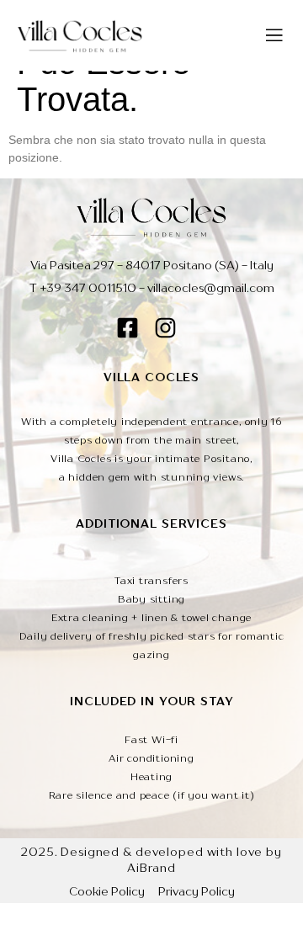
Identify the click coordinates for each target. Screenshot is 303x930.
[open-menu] (274, 35)
